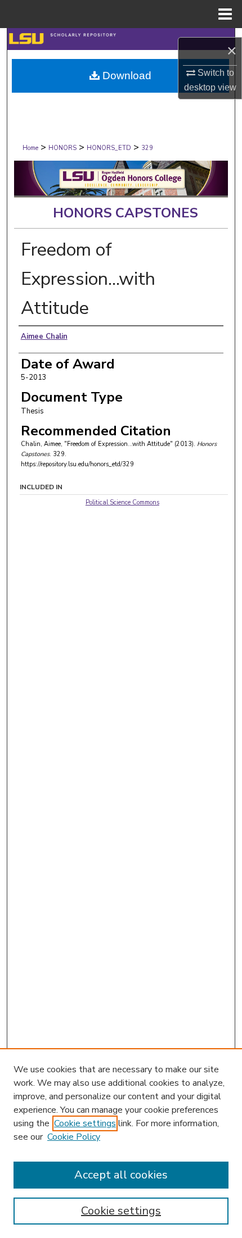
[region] (121, 1143)
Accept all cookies (121, 1174)
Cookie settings (85, 1123)
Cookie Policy (73, 1137)
